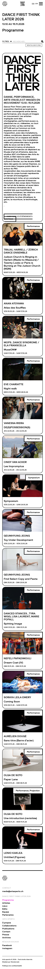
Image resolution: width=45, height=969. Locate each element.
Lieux (4, 906)
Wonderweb (15, 962)
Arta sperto (6, 959)
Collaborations (9, 925)
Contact (6, 931)
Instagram (7, 948)
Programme (8, 900)
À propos (6, 923)
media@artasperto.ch (12, 891)
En (37, 3)
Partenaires (8, 915)
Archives (6, 937)
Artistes (6, 903)
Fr (33, 3)
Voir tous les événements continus (18, 217)
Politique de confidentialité (12, 966)
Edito (4, 909)
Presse (5, 934)
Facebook (7, 945)
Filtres (5, 41)
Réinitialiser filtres (34, 45)
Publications (8, 928)
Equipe (5, 912)
